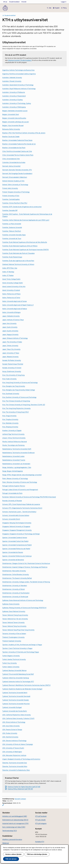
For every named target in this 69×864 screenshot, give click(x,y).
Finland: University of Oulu (10, 195)
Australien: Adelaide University (12, 77)
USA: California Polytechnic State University (16, 715)
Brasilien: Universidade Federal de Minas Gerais (17, 140)
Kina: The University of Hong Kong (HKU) (15, 412)
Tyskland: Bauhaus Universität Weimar (14, 670)
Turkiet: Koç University (9, 663)
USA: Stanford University (10, 737)
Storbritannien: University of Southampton (15, 593)
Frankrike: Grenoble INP (9, 210)
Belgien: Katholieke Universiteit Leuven (14, 111)
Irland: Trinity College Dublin (11, 279)
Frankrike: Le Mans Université (11, 224)
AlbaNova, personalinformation (12, 839)
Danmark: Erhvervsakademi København (14, 177)
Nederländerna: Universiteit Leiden (13, 456)
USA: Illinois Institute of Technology (13, 722)
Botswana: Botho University (11, 129)
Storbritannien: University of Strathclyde (15, 596)
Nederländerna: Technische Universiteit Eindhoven (18, 452)
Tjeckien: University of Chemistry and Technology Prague (20, 652)
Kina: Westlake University (10, 423)
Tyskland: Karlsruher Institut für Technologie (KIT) (18, 681)
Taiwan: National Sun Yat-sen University (15, 619)
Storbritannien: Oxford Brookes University (15, 574)
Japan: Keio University (9, 323)
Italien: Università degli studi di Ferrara (14, 301)
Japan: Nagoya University (10, 334)
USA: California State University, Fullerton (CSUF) (18, 718)
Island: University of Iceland (11, 290)
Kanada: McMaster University (11, 360)
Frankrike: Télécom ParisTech (11, 231)
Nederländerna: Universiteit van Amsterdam (16, 464)
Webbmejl (5, 843)
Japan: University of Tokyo (10, 353)
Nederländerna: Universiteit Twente (13, 460)
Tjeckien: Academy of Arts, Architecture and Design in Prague (22, 644)
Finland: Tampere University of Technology (16, 192)
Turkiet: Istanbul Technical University (14, 659)
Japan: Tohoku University (10, 345)
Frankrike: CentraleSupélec (11, 199)
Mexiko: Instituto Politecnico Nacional (14, 441)
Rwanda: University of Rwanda (12, 500)
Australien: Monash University (11, 81)
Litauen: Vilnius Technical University (13, 438)
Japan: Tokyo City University (11, 349)
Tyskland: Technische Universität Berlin (14, 692)
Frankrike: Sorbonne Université (12, 227)
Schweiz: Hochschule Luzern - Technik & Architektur (19, 512)
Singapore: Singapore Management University (17, 530)
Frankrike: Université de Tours (11, 238)
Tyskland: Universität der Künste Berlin (14, 711)
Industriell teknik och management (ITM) (15, 823)
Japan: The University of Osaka (12, 342)
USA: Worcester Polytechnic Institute (14, 755)
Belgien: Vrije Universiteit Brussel (13, 125)
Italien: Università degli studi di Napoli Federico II (18, 305)
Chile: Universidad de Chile (11, 159)
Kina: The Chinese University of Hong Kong (16, 401)
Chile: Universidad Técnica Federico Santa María (17, 155)
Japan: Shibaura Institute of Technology (15, 338)
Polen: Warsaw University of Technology (15, 478)
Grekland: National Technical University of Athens (18, 264)
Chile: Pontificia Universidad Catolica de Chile (17, 151)
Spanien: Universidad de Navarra (12, 552)
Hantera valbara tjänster (13, 854)
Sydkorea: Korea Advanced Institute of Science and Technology (22, 600)
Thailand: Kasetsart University (11, 641)
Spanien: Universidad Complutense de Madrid (17, 545)
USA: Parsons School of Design (12, 729)
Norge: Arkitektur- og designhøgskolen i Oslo (16, 467)
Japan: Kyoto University (9, 327)
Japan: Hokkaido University (11, 316)
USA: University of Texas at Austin (13, 748)
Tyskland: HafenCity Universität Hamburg (15, 678)
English (57, 8)
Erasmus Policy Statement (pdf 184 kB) (20, 789)
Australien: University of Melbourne (13, 92)
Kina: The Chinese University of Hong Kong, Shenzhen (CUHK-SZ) (23, 404)
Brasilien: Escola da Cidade (10, 136)
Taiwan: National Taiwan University (13, 622)
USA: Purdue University (9, 733)
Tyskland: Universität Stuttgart (12, 707)
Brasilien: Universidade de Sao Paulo (13, 147)
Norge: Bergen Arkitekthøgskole (12, 471)
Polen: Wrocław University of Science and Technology (19, 482)
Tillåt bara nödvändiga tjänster (37, 854)
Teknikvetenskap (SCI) (9, 830)
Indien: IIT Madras (7, 275)
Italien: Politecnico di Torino (11, 297)
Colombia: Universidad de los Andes (13, 162)
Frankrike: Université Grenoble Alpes (14, 235)
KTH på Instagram (41, 823)
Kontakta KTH (39, 841)
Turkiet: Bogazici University (11, 656)
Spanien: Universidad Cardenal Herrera (14, 537)
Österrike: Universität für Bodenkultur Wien (16, 770)
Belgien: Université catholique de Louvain (15, 122)
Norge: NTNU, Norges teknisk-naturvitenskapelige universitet (22, 475)
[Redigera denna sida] (3, 805)
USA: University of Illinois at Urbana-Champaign (17, 744)
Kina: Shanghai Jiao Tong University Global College (18, 390)
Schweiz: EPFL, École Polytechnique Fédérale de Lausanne (21, 504)
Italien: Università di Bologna (11, 312)
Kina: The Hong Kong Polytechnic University (16, 408)
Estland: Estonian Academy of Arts (13, 181)
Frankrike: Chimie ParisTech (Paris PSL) (14, 203)
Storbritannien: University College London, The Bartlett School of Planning (26, 582)
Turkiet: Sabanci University (10, 667)
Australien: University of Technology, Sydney (16, 103)
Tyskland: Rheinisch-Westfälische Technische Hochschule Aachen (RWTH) (26, 685)
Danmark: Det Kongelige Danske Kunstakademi (17, 173)
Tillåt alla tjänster (11, 859)
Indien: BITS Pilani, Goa (9, 268)
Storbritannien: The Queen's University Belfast (17, 578)
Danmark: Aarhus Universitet (11, 166)
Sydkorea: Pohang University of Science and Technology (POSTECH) (24, 608)
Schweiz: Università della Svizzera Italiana (15, 515)
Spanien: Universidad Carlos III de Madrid (15, 541)
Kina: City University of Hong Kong (13, 375)
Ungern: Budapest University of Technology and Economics (21, 759)
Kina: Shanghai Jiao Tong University (13, 386)
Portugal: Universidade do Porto (12, 493)
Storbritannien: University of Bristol (13, 589)
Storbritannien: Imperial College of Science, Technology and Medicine (24, 567)
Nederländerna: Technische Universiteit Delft (16, 449)
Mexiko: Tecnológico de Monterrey (13, 445)
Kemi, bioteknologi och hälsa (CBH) (13, 827)
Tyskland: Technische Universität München (16, 704)
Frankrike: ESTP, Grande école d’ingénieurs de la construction (22, 207)
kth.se (5, 2)
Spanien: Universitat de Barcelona (13, 560)
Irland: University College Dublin (12, 283)
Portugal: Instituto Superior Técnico (13, 486)
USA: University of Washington (12, 752)
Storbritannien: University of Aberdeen (14, 585)
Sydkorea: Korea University (10, 604)
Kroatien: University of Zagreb (11, 430)
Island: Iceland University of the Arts (13, 286)
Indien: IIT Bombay (8, 272)
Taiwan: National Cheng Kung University (15, 615)
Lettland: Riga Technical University (13, 434)
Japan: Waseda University (10, 356)
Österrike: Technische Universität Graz (14, 763)
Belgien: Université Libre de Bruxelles (14, 118)
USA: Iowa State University (11, 726)
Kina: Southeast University (10, 393)
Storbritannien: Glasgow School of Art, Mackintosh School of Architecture (26, 563)
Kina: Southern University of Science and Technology (19, 397)
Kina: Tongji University (9, 416)
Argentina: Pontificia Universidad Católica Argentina (19, 74)
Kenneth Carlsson (20, 799)
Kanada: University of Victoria (11, 368)
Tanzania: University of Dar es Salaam (14, 633)
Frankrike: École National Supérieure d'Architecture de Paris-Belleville (24, 242)
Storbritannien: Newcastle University (14, 571)
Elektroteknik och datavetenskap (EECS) (15, 820)
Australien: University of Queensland (14, 96)
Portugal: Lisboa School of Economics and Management (20, 489)
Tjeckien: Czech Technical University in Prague (17, 648)
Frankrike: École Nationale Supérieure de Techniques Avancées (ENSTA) (25, 249)
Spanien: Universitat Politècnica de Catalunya (17, 556)
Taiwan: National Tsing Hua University (14, 626)
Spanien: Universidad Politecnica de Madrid (16, 548)
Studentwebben (14, 2)
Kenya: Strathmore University (11, 371)
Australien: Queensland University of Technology (17, 85)
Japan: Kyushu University (10, 331)
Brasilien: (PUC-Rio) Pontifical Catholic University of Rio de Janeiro (23, 133)
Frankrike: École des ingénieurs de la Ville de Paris (18, 260)
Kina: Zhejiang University (10, 427)
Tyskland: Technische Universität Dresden (15, 700)
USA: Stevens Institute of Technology (14, 740)
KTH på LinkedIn (40, 820)
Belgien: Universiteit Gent (10, 114)
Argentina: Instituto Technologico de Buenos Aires (18, 70)
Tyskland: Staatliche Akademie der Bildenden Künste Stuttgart (22, 689)
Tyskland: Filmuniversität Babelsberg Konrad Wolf (18, 674)
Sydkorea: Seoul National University (13, 611)
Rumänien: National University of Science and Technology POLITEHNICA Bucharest (29, 497)
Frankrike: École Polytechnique (12, 257)
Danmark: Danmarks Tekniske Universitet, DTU (17, 170)
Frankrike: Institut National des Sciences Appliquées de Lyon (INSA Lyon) (25, 220)
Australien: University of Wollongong (14, 107)
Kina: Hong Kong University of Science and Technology (20, 382)
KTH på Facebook (41, 816)
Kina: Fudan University (9, 379)
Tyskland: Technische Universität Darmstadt (16, 696)
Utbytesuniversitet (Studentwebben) (20, 60)
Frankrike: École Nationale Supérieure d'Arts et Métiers (19, 246)
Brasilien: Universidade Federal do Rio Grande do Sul (19, 144)
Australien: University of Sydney (12, 99)
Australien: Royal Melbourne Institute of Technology (19, 88)
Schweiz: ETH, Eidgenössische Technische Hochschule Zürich (22, 508)
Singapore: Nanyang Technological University (16, 523)
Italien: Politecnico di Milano (11, 294)
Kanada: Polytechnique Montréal (12, 364)
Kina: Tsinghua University (10, 419)
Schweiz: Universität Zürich (11, 519)
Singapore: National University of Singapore (16, 526)
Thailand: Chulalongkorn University (13, 637)
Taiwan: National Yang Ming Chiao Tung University (18, 630)
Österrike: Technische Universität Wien (14, 766)
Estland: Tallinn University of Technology (15, 184)
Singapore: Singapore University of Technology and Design (21, 534)
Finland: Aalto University (10, 188)
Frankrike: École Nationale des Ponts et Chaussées (18, 253)
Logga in (63, 2)
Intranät (23, 2)
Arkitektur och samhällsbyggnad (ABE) (14, 816)
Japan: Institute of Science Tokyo (13, 320)
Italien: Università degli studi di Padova (14, 308)
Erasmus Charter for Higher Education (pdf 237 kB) (24, 787)
